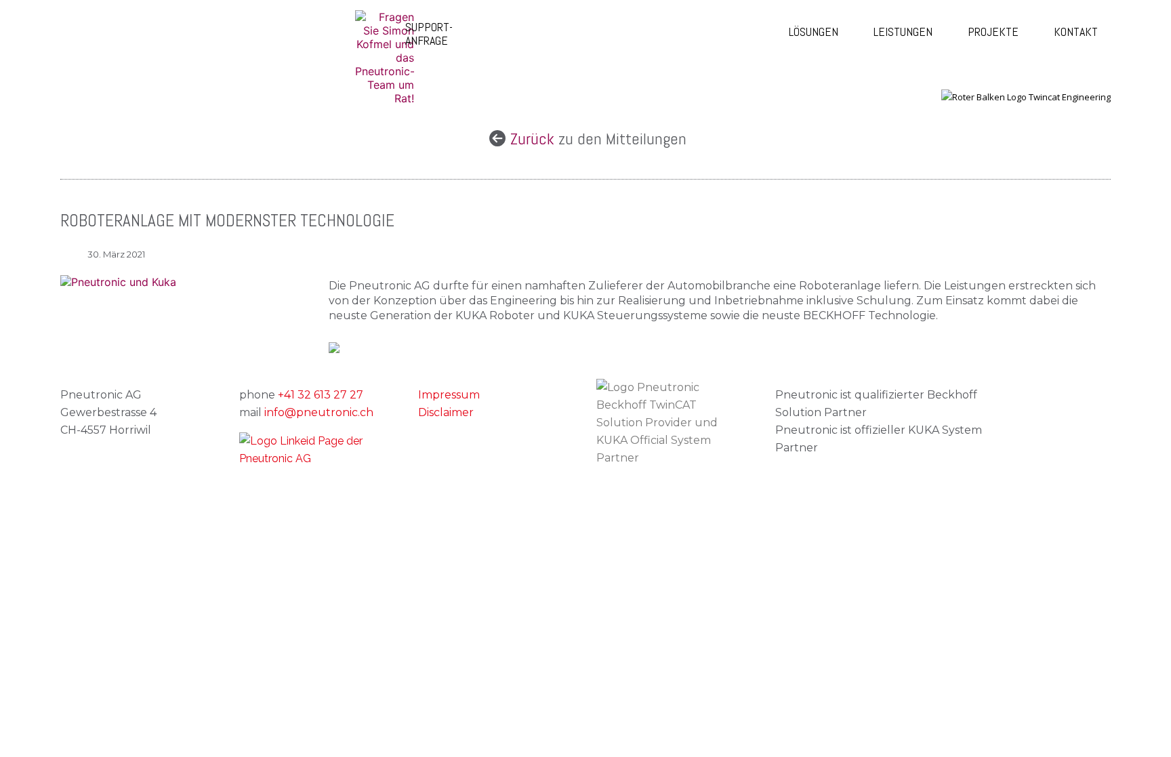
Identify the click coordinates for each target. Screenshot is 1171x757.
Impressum (449, 394)
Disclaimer (446, 412)
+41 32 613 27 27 (320, 394)
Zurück (534, 138)
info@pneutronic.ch (318, 412)
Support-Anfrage (429, 33)
